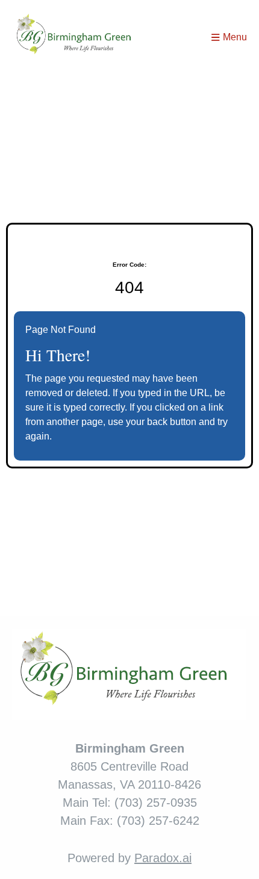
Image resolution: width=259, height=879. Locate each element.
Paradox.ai (163, 858)
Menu (235, 37)
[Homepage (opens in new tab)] (77, 37)
